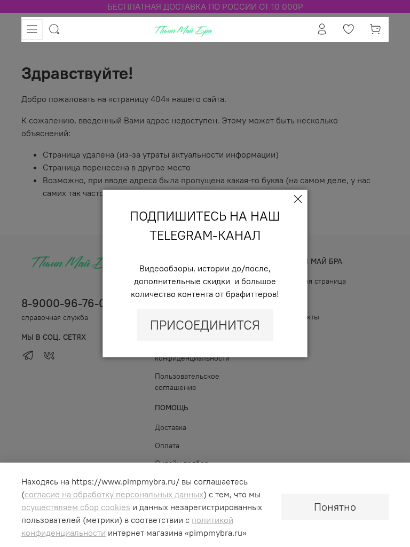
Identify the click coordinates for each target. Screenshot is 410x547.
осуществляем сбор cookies (75, 507)
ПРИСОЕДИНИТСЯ (205, 325)
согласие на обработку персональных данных (114, 494)
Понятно (335, 506)
